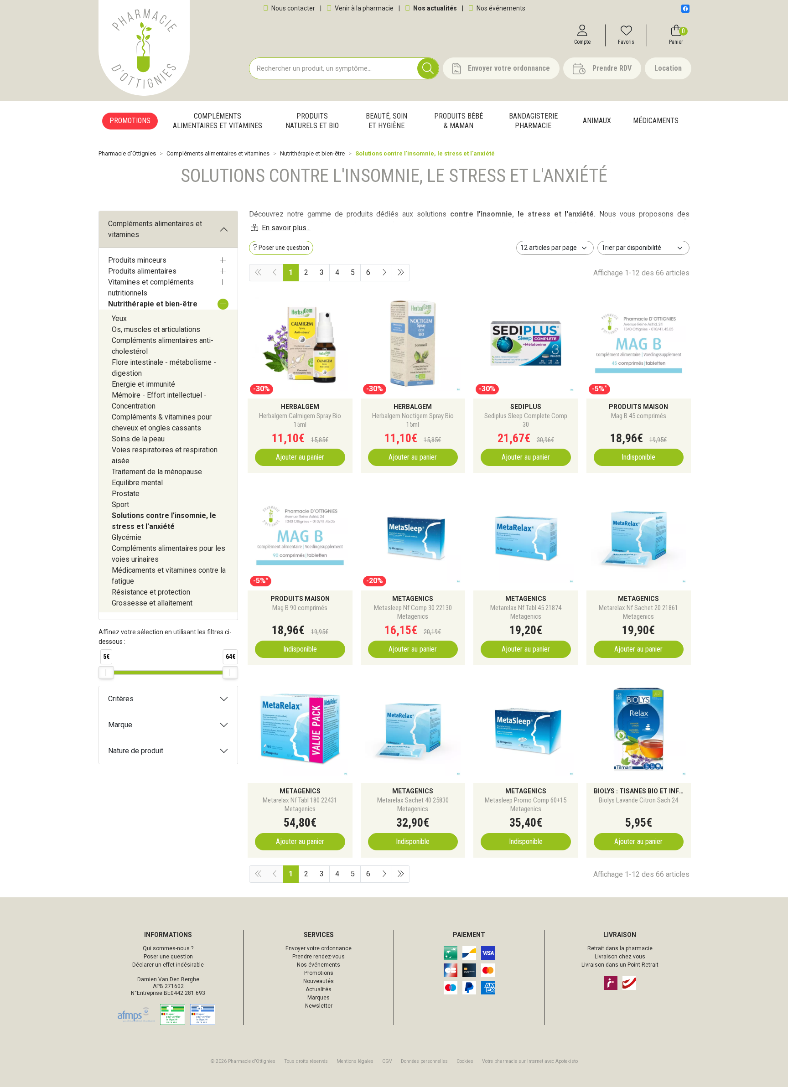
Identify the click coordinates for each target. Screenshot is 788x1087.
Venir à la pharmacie (363, 8)
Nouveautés (318, 981)
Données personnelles (424, 1061)
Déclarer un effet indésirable (168, 965)
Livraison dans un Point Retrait (619, 965)
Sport (120, 504)
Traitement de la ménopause (157, 471)
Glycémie (126, 537)
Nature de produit (135, 750)
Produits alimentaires (142, 271)
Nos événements (500, 8)
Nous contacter (292, 8)
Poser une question (168, 956)
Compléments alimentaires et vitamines (155, 229)
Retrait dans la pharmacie (620, 948)
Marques (318, 997)
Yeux (119, 318)
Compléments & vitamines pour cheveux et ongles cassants (162, 422)
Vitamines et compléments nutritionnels (151, 287)
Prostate (126, 493)
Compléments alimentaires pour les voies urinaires (168, 554)
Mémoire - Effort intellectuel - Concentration (159, 400)
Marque (120, 724)
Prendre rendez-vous (318, 956)
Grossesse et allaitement (152, 603)
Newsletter (318, 1006)
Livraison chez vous (620, 956)
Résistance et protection (151, 592)
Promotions (318, 973)
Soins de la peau (138, 439)
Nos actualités (434, 8)
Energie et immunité (143, 384)
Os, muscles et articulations (156, 329)
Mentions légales (355, 1061)
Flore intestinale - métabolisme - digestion (164, 368)
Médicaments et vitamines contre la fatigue (169, 575)
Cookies (464, 1061)
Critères (121, 698)
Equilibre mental (137, 482)
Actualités (319, 989)
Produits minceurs (137, 260)
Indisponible (638, 457)
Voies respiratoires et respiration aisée (165, 455)
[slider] (106, 672)
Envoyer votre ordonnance (318, 948)
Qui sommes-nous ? (168, 948)
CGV (387, 1061)
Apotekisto (530, 1061)
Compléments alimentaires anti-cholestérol (162, 346)
